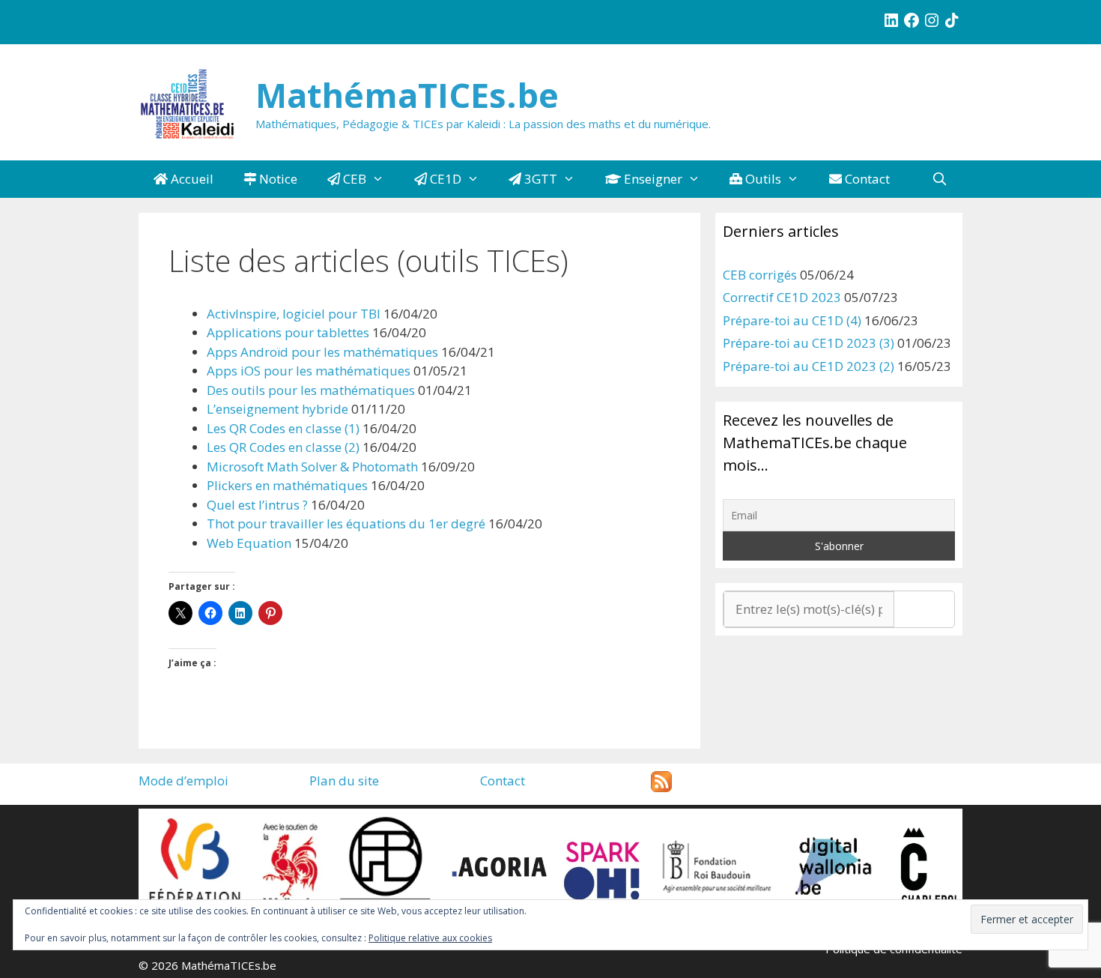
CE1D (444, 178)
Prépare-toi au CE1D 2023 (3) (808, 342)
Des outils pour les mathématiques (311, 390)
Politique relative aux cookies (430, 938)
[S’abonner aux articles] (661, 787)
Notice (276, 178)
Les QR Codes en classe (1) (283, 428)
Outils (761, 178)
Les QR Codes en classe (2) (283, 447)
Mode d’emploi (183, 780)
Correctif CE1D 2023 (782, 297)
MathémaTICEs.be (407, 95)
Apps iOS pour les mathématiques (308, 370)
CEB (353, 178)
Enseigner (651, 178)
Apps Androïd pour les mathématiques (322, 351)
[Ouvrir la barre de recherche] (939, 179)
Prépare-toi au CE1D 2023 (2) (808, 366)
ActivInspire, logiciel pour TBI (293, 313)
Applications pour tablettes (288, 332)
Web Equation (249, 543)
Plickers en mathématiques (287, 485)
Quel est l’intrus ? (257, 504)
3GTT (539, 178)
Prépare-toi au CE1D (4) (792, 320)
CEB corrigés (760, 274)
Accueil (190, 178)
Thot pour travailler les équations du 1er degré (346, 523)
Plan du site (344, 780)
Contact (866, 178)
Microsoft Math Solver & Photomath (312, 466)
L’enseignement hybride (277, 408)
